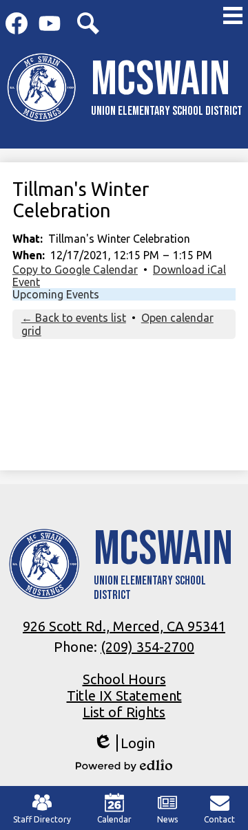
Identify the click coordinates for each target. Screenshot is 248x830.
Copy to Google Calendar (75, 269)
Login (124, 743)
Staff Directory (42, 819)
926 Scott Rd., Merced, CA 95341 (124, 626)
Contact (219, 819)
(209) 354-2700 (147, 647)
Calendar (114, 819)
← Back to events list (73, 318)
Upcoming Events (55, 294)
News (167, 819)
